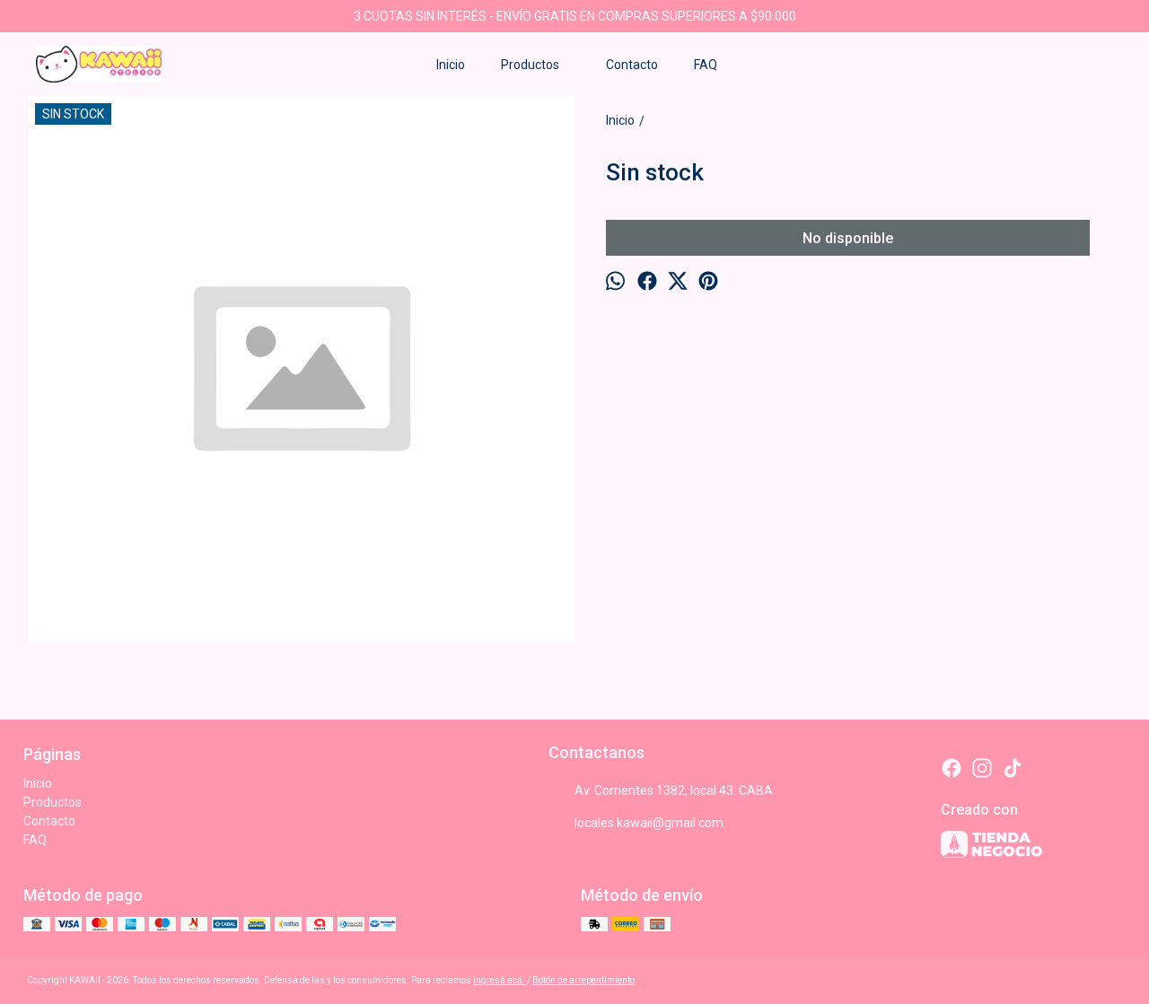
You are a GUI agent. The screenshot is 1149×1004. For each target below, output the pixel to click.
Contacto (632, 64)
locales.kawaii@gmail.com (649, 823)
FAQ (705, 64)
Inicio (450, 64)
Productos (530, 64)
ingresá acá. (500, 980)
